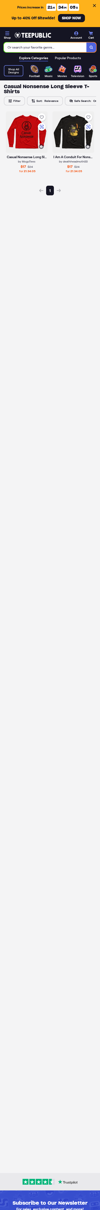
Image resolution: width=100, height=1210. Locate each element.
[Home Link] (33, 35)
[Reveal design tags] (41, 146)
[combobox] (45, 47)
